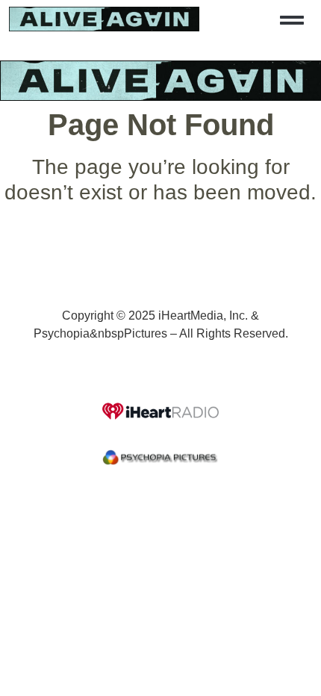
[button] (292, 20)
